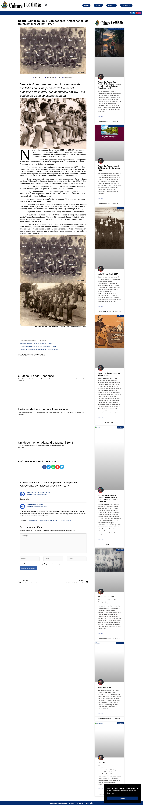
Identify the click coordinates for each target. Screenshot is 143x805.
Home (86, 5)
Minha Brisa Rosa (104, 687)
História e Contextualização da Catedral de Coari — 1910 (38, 346)
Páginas (125, 5)
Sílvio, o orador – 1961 (106, 597)
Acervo (98, 5)
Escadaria (101, 763)
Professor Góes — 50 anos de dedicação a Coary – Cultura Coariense (49, 520)
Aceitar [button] (122, 798)
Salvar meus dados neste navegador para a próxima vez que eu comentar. (46, 564)
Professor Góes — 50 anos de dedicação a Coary (36, 343)
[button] (46, 5)
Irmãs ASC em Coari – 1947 (108, 274)
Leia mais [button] (110, 793)
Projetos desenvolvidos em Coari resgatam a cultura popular (39, 349)
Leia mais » (101, 116)
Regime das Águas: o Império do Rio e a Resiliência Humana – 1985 (109, 168)
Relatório (111, 5)
